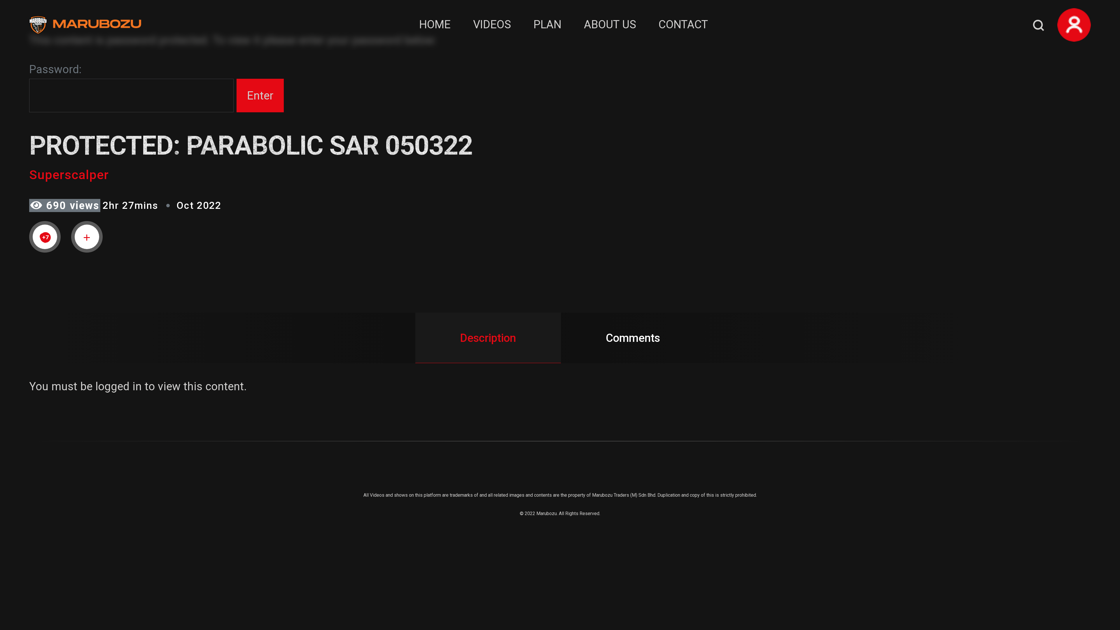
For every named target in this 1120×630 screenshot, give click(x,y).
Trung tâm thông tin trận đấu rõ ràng (99, 593)
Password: (55, 69)
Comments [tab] (633, 337)
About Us (610, 24)
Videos (492, 24)
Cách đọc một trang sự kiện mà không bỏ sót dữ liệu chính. (156, 610)
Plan (547, 24)
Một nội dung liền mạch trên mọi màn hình (114, 576)
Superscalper (69, 174)
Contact (683, 24)
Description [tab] (488, 337)
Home (435, 24)
